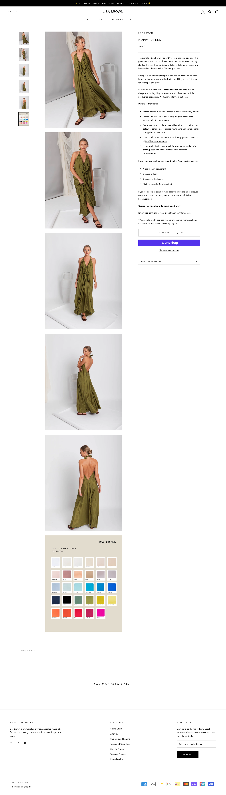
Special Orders (117, 749)
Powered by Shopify (21, 786)
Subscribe (187, 754)
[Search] (210, 11)
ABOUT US (117, 19)
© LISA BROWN (20, 782)
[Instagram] (18, 742)
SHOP (90, 19)
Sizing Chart (26, 650)
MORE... (134, 19)
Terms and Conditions (120, 743)
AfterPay (114, 733)
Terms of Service (118, 754)
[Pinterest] (25, 742)
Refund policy (116, 759)
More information (152, 261)
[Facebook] (11, 742)
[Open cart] (216, 11)
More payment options (169, 250)
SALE (102, 19)
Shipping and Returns (120, 738)
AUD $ (11, 12)
